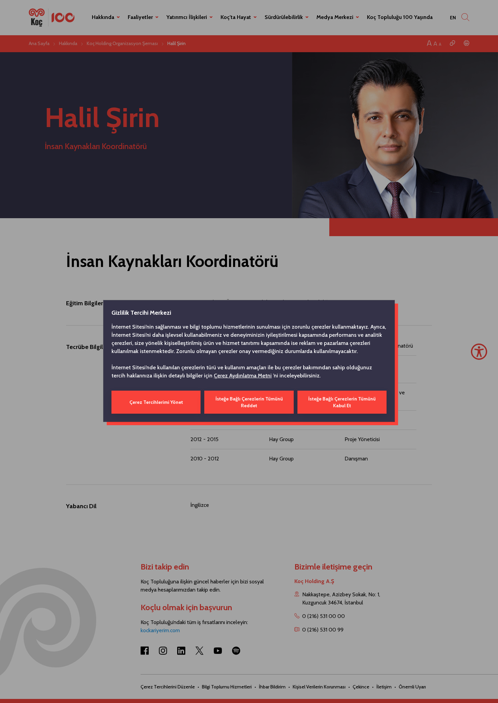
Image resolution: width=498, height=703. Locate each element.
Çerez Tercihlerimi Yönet (156, 402)
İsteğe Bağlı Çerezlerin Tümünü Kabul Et (342, 402)
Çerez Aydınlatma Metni (243, 375)
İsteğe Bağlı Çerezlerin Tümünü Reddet (249, 402)
